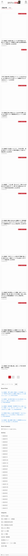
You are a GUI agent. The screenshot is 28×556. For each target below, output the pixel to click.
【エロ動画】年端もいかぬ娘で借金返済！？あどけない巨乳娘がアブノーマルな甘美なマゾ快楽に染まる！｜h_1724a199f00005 (13, 414)
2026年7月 (5, 439)
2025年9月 (5, 469)
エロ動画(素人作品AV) (8, 525)
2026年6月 (5, 442)
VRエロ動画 (5, 516)
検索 (16, 384)
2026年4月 (5, 448)
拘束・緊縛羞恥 (6, 537)
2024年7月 (5, 496)
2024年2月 (5, 505)
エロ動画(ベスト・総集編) (9, 519)
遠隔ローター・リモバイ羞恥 (9, 543)
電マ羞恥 (5, 546)
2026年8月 (5, 436)
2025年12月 (5, 460)
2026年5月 (5, 445)
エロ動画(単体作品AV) (8, 522)
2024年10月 (5, 487)
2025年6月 (5, 478)
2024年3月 (5, 502)
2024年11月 (5, 484)
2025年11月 (5, 463)
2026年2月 (5, 454)
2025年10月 (5, 466)
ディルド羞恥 (6, 531)
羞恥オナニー (6, 540)
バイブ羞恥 (5, 534)
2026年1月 (5, 457)
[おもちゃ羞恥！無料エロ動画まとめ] (14, 2)
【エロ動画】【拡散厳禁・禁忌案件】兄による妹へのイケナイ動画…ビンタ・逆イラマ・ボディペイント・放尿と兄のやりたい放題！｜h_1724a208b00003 (13, 407)
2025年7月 (5, 475)
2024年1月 (5, 508)
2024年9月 (5, 490)
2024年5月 (5, 499)
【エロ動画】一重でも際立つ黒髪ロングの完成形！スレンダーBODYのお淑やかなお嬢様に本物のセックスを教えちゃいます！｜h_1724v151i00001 (13, 393)
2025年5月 (5, 481)
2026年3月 (5, 451)
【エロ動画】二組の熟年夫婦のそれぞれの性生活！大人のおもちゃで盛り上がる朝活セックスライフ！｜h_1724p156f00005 (13, 400)
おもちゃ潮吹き (6, 528)
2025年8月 (5, 472)
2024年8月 (5, 493)
